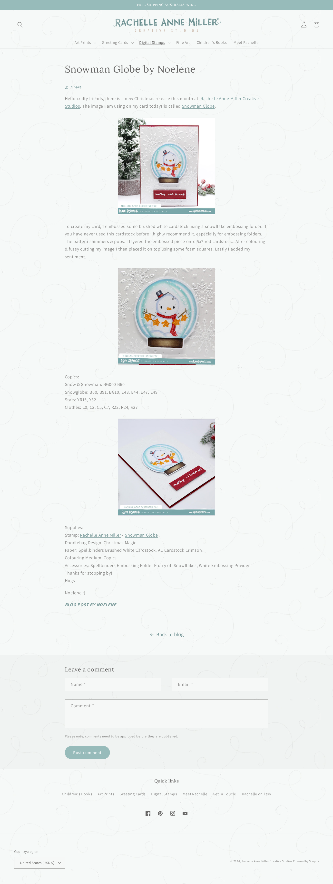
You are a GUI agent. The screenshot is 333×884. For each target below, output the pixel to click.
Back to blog (170, 634)
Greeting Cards (132, 794)
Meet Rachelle (195, 794)
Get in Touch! (225, 794)
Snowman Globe (198, 106)
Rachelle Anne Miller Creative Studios (267, 861)
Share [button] (76, 87)
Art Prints (106, 794)
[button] (20, 25)
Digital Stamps (164, 794)
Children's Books (77, 794)
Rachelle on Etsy (256, 794)
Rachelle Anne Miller (100, 535)
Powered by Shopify (306, 861)
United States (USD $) (37, 862)
